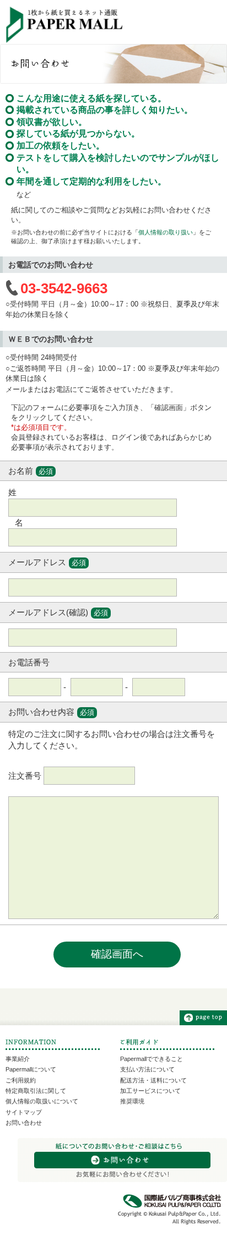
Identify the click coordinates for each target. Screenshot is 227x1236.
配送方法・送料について (153, 1080)
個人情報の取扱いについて (42, 1101)
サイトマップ (24, 1112)
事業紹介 (18, 1058)
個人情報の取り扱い (165, 232)
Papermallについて (31, 1069)
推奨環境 (132, 1101)
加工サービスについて (150, 1090)
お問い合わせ (24, 1122)
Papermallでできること (151, 1058)
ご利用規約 (21, 1080)
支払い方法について (147, 1069)
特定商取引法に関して (36, 1090)
